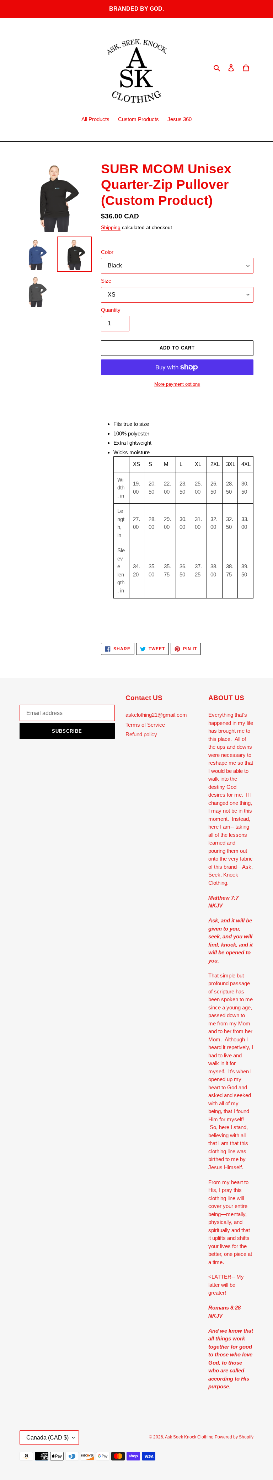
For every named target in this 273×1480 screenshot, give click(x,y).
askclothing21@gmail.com (156, 715)
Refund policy (141, 734)
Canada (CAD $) (47, 1438)
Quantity (111, 310)
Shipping (111, 227)
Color (107, 252)
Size (106, 281)
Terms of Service (145, 725)
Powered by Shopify (234, 1437)
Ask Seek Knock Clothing (190, 1437)
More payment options (177, 384)
